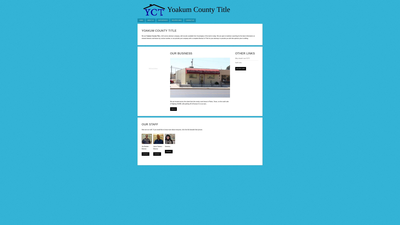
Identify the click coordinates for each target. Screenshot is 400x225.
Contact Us (190, 20)
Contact (145, 154)
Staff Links (238, 62)
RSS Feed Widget (153, 68)
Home (141, 20)
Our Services (163, 20)
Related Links (177, 20)
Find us (173, 109)
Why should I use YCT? (242, 58)
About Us (150, 20)
